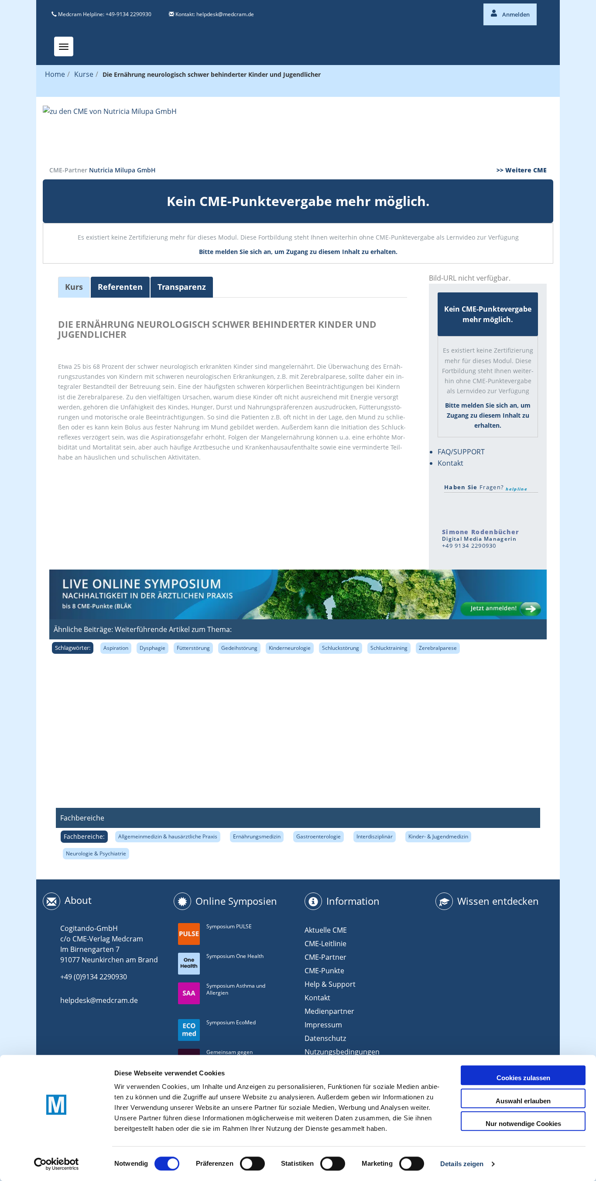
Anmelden (515, 14)
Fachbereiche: (84, 836)
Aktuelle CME (326, 930)
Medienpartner (329, 1011)
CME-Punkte (324, 970)
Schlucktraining (389, 648)
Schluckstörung (340, 648)
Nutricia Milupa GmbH (122, 170)
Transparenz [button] (182, 287)
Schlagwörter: (72, 648)
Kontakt (450, 463)
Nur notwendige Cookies (523, 1123)
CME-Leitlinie (325, 943)
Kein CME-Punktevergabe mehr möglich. (298, 201)
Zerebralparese (438, 648)
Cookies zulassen (523, 1077)
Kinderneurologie (290, 648)
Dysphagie (152, 648)
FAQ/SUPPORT (461, 452)
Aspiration (115, 648)
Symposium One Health (235, 956)
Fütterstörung (193, 648)
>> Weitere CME (522, 170)
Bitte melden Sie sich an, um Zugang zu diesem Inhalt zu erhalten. (298, 251)
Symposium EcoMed (231, 1022)
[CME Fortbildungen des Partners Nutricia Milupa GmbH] (298, 131)
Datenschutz (325, 1038)
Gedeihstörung (239, 648)
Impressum (323, 1025)
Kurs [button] (74, 287)
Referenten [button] (120, 287)
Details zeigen (461, 1163)
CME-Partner (325, 957)
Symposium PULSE (229, 926)
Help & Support (330, 984)
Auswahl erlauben (523, 1101)
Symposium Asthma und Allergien (235, 989)
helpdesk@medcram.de (225, 14)
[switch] (252, 1164)
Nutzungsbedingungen (342, 1052)
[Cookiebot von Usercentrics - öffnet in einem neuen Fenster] (56, 1164)
